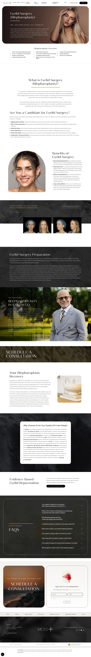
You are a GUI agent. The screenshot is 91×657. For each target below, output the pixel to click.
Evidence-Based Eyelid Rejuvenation (68, 52)
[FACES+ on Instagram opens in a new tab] (77, 630)
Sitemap (53, 644)
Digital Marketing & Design (76, 645)
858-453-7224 (20, 652)
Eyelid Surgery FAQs (64, 53)
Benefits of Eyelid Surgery (18, 55)
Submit (67, 602)
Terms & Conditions (40, 644)
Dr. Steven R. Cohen (33, 431)
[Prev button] (11, 212)
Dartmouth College (56, 435)
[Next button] (17, 212)
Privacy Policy (47, 644)
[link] (14, 2)
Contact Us (80, 354)
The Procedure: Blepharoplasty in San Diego (46, 53)
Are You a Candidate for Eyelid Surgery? (21, 53)
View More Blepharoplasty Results (70, 206)
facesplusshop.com (75, 589)
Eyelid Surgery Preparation (42, 52)
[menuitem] (14, 3)
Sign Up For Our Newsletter (66, 55)
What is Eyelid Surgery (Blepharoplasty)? (21, 52)
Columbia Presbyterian (35, 435)
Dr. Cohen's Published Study (55, 486)
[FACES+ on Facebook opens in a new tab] (79, 630)
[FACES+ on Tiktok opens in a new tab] (83, 630)
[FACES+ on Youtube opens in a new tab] (81, 630)
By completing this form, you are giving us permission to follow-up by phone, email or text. (67, 598)
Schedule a (23, 586)
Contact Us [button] (86, 653)
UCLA (50, 441)
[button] (2, 654)
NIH (46, 437)
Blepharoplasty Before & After (19, 57)
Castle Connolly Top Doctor (34, 447)
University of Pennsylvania (30, 439)
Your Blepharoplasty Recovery (43, 55)
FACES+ (27, 429)
